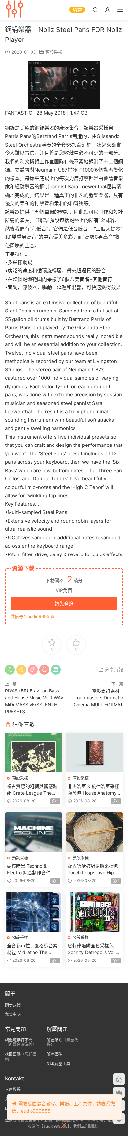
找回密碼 (13, 1054)
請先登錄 (64, 603)
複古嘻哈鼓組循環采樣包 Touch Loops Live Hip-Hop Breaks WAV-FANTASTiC (93, 869)
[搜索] (95, 9)
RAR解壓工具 (58, 1063)
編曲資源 (15, 10)
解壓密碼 (54, 1054)
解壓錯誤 (54, 1040)
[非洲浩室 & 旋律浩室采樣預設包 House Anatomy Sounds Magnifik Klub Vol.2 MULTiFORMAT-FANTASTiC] (94, 752)
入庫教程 (13, 1089)
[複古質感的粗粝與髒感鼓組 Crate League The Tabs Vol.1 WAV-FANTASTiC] (33, 752)
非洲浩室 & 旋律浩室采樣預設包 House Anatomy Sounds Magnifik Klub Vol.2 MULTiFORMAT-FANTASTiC (93, 789)
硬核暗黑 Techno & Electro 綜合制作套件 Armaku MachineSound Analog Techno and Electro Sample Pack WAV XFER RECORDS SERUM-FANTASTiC (31, 869)
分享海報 (113, 669)
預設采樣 (53, 52)
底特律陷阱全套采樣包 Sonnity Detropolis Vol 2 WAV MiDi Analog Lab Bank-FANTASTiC (93, 949)
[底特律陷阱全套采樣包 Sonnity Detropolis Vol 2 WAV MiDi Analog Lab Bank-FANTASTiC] (94, 912)
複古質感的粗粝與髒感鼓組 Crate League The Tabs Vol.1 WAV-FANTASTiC (32, 789)
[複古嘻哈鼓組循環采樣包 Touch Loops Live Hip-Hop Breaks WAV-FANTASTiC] (94, 832)
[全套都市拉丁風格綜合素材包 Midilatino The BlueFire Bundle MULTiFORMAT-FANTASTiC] (33, 912)
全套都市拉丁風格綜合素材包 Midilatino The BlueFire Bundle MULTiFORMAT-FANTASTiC (32, 949)
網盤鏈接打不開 (18, 1040)
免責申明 (13, 1014)
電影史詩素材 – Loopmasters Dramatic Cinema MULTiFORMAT (98, 697)
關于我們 (13, 1004)
